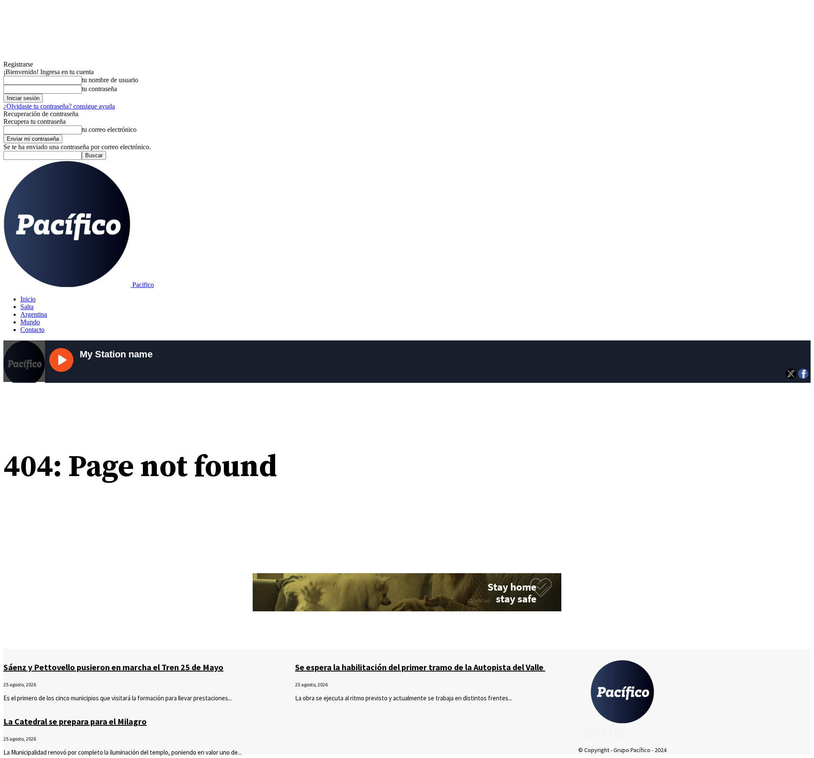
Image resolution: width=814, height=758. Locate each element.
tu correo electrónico (109, 129)
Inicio (28, 299)
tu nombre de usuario (110, 80)
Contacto (32, 329)
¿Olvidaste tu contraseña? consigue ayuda (59, 106)
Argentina (33, 314)
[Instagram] (595, 734)
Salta (26, 306)
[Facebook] (582, 734)
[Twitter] (607, 734)
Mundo (30, 322)
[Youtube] (619, 734)
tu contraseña (99, 88)
